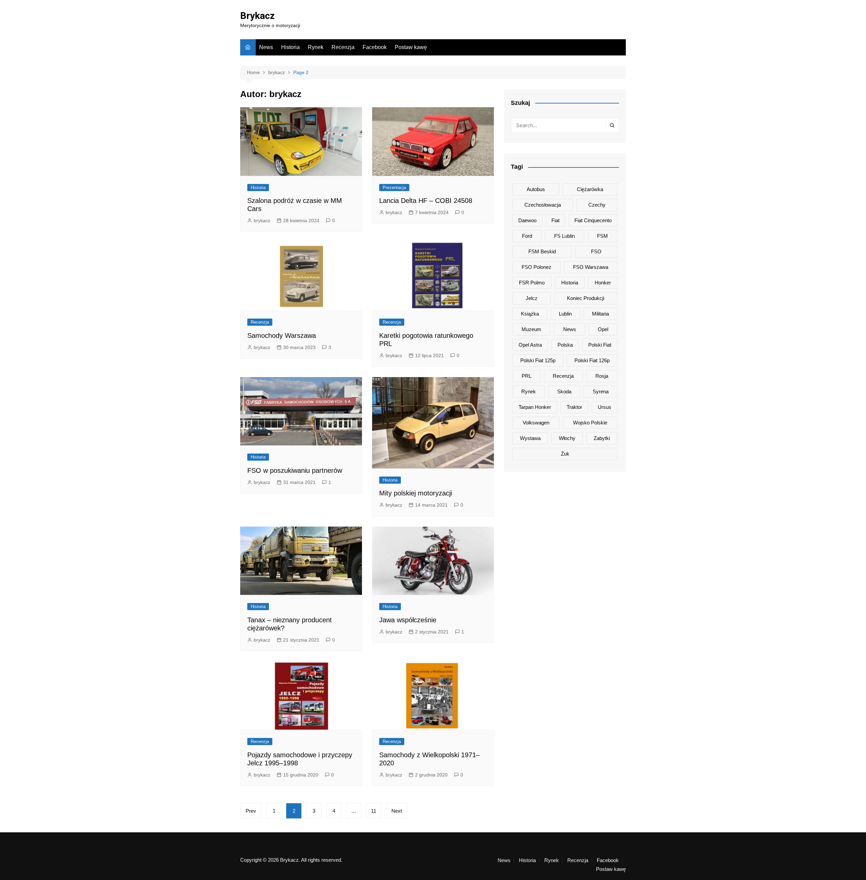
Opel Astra (530, 345)
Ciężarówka (590, 189)
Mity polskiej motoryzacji (415, 493)
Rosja (601, 376)
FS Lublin (564, 236)
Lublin (565, 314)
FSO (596, 251)
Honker (603, 282)
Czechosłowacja (542, 205)
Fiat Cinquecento (593, 220)
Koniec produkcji (585, 298)
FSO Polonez (536, 267)
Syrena (601, 391)
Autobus (536, 189)
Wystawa (530, 438)
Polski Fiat (599, 345)
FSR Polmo (532, 282)
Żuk (565, 454)
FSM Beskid (542, 251)
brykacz (262, 220)
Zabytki (602, 438)
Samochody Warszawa (281, 335)
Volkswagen (536, 422)
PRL (526, 376)
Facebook (375, 47)
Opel (603, 329)
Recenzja (343, 47)
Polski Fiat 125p (537, 360)
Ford (527, 236)
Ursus (604, 407)
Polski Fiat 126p (592, 360)
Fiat (555, 220)
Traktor (574, 407)
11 (373, 811)
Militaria (600, 314)
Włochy (567, 438)
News (266, 47)
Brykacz (257, 15)
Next (396, 811)
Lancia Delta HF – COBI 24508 (425, 200)
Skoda (564, 391)
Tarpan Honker (535, 407)
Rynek (315, 47)
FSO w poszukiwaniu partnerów (294, 470)
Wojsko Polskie (590, 422)
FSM (602, 236)
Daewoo (527, 220)
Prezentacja (394, 187)
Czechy (597, 205)
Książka (530, 314)
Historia (290, 47)
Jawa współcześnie (407, 620)
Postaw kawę (411, 47)
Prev (251, 811)
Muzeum (531, 329)
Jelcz (532, 298)
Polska (565, 345)
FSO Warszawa (590, 267)
